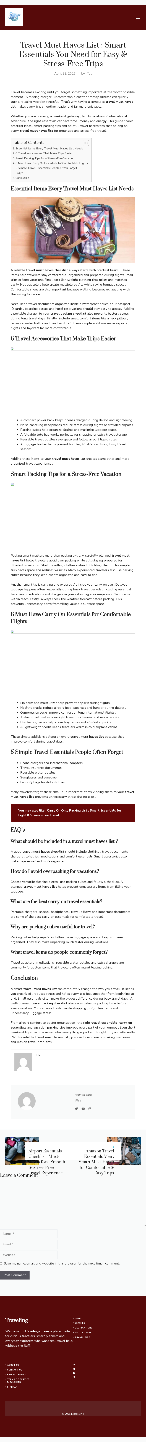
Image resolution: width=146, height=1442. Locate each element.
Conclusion (22, 178)
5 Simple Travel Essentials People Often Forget (46, 168)
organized (66, 575)
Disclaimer (14, 1382)
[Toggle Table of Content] (84, 143)
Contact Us (14, 1370)
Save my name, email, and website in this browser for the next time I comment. (62, 1263)
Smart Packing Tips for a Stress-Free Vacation (44, 158)
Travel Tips (82, 1337)
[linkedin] (74, 1377)
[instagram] (74, 1365)
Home (78, 1318)
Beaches (80, 1323)
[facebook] (74, 1373)
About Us (13, 1365)
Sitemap (12, 1387)
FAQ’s (19, 173)
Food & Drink (83, 1332)
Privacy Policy (16, 1374)
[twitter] (74, 1369)
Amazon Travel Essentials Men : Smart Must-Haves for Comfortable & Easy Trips (96, 1162)
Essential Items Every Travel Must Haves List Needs (49, 149)
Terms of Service (18, 1379)
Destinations (84, 1328)
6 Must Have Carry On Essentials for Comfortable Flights (51, 163)
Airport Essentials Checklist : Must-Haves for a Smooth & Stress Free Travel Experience (46, 1162)
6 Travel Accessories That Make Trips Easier (43, 153)
